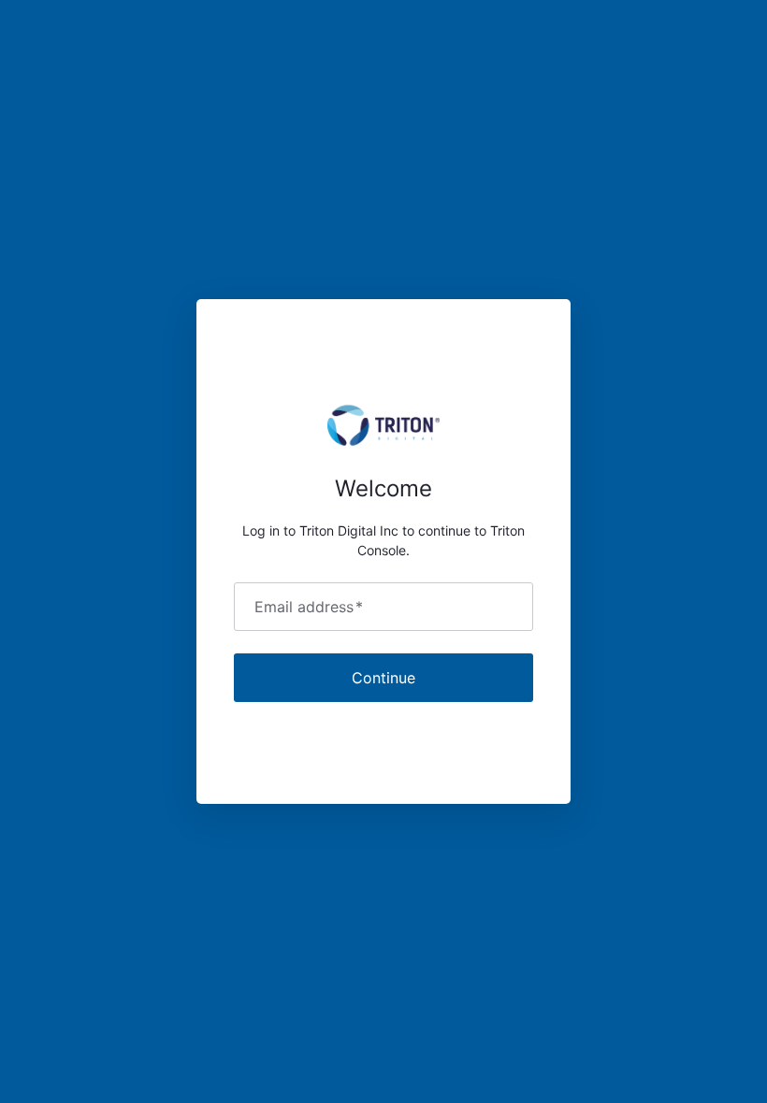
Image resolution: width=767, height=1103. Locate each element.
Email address (308, 606)
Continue (383, 677)
